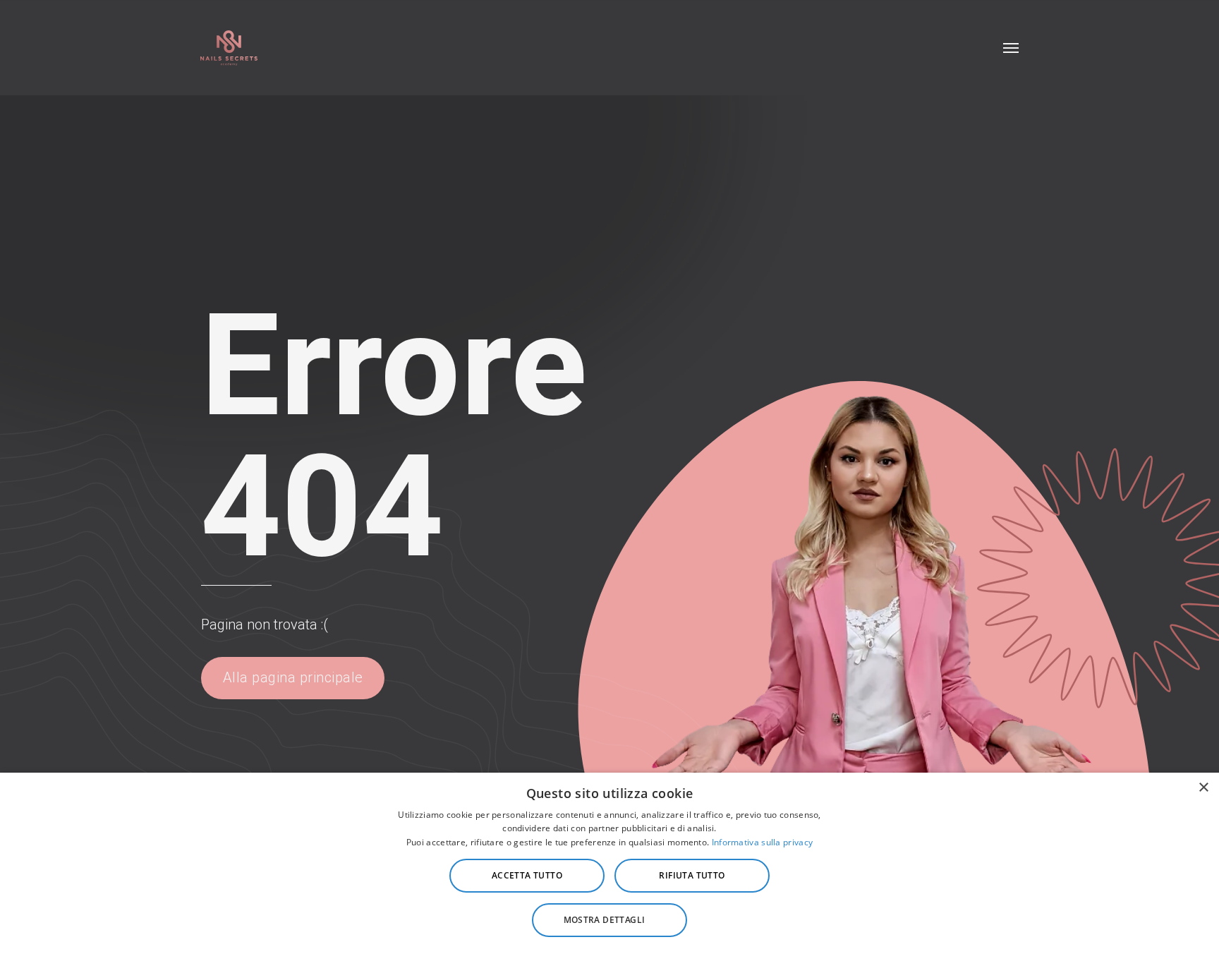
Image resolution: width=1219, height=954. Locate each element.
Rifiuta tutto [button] (691, 875)
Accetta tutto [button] (527, 875)
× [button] (1203, 788)
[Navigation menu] (1011, 48)
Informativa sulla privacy (762, 842)
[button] (609, 920)
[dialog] (609, 863)
